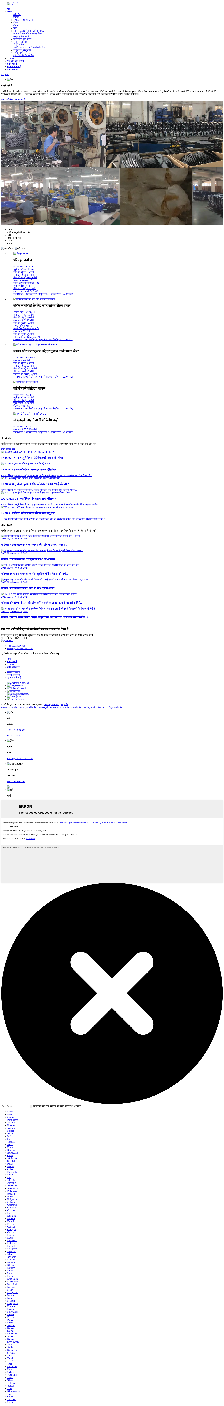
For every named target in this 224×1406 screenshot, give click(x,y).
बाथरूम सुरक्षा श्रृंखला (23, 20)
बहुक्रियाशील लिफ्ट (21, 52)
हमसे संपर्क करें (13, 69)
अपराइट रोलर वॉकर (10, 707)
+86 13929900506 (16, 645)
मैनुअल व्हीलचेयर (116, 707)
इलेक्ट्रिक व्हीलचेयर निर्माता (96, 707)
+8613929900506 (16, 781)
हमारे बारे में (12, 63)
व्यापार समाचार (13, 672)
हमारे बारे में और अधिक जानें (13, 99)
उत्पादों (10, 11)
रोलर (15, 22)
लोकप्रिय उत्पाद (51, 704)
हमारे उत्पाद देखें (8, 449)
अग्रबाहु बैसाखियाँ (21, 36)
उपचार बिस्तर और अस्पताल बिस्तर (28, 33)
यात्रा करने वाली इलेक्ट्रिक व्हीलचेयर (66, 707)
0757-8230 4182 (15, 735)
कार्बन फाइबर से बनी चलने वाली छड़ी (29, 31)
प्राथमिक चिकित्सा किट (23, 55)
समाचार (10, 58)
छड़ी (15, 28)
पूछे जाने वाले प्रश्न (15, 61)
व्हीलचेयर (17, 14)
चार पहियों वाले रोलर (22, 39)
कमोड (16, 17)
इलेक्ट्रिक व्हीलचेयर (22, 50)
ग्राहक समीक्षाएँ (14, 66)
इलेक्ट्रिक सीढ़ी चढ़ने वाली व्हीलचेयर (29, 47)
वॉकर (15, 25)
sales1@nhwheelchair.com (20, 648)
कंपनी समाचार (13, 675)
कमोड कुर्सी (43, 707)
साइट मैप (64, 704)
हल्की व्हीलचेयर (20, 42)
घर (8, 9)
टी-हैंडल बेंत (18, 44)
